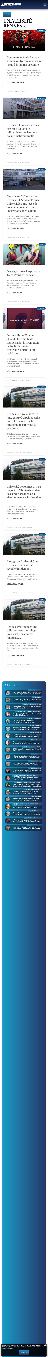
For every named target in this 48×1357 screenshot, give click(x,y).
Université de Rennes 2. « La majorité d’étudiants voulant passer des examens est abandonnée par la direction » (24, 494)
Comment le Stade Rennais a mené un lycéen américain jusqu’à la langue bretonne (24, 60)
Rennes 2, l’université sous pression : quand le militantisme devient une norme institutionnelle (23, 130)
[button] (45, 5)
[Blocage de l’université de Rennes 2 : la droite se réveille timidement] (24, 544)
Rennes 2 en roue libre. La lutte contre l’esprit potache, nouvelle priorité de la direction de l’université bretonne (24, 421)
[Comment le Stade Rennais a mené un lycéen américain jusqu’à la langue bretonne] (24, 40)
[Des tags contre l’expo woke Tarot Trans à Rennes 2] (24, 254)
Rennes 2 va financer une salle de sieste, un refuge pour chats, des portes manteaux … (22, 632)
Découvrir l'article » (15, 82)
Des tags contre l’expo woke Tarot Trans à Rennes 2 (23, 273)
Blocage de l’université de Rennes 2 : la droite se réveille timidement (22, 564)
